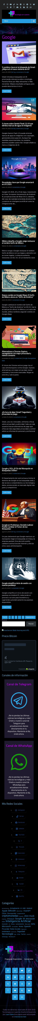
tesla (15, 934)
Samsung (13, 932)
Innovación (30, 919)
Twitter (23, 934)
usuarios (28, 934)
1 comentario (15, 300)
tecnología (7, 934)
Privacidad (5, 929)
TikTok (18, 934)
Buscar (4, 620)
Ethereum (10, 919)
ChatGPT (27, 911)
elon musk (29, 916)
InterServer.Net (20, 1016)
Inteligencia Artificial (18, 921)
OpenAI (27, 926)
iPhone (13, 924)
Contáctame (28, 959)
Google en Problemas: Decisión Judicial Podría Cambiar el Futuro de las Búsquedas (17, 526)
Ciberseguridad (11, 913)
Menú (6, 21)
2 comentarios (16, 246)
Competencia (21, 913)
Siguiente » (30, 617)
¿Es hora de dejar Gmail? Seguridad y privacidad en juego (16, 413)
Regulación (24, 929)
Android (29, 908)
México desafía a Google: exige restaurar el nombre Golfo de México (18, 241)
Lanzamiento (20, 924)
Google (26, 72)
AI (21, 908)
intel (3, 922)
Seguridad (21, 931)
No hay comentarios (17, 72)
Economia (21, 916)
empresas (4, 919)
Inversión (5, 924)
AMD (24, 908)
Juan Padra (10, 1014)
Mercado (27, 924)
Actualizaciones (5, 908)
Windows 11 (12, 937)
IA (24, 919)
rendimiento (6, 931)
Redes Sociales (15, 929)
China (4, 913)
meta (33, 924)
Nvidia (21, 927)
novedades (15, 927)
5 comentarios (15, 187)
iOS (9, 924)
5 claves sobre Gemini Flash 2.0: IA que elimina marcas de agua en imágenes (17, 124)
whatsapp (5, 937)
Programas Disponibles (13, 959)
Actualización (14, 908)
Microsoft (6, 926)
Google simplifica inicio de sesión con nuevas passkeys (17, 584)
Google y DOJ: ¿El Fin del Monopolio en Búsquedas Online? (17, 469)
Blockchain (20, 911)
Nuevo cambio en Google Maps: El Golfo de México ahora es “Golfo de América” (18, 296)
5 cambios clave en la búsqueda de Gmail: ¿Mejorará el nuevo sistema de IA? (18, 68)
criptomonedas (10, 916)
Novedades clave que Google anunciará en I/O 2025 (18, 183)
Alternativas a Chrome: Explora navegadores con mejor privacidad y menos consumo (16, 353)
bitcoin (12, 911)
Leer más (6, 91)
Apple (4, 911)
